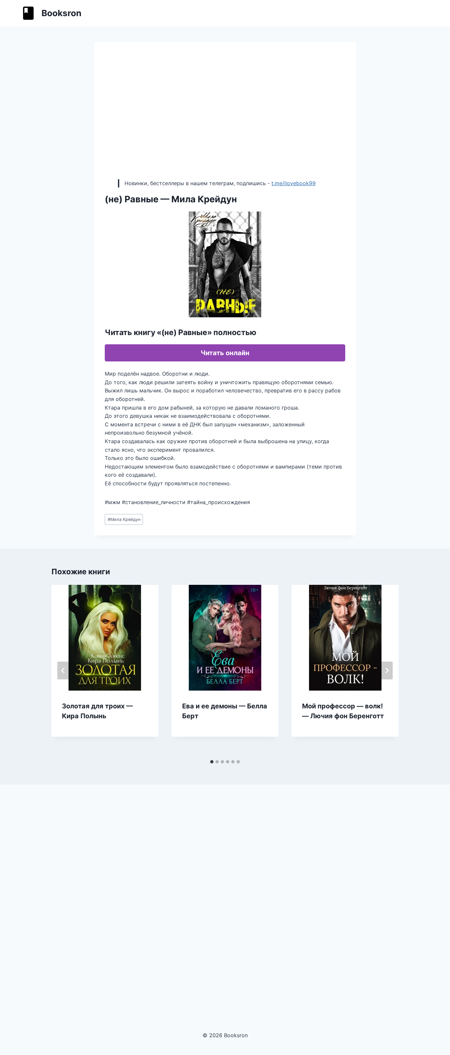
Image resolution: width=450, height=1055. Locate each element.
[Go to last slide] (63, 670)
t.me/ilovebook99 (293, 183)
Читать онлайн (225, 353)
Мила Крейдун (124, 519)
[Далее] (387, 670)
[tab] (211, 761)
